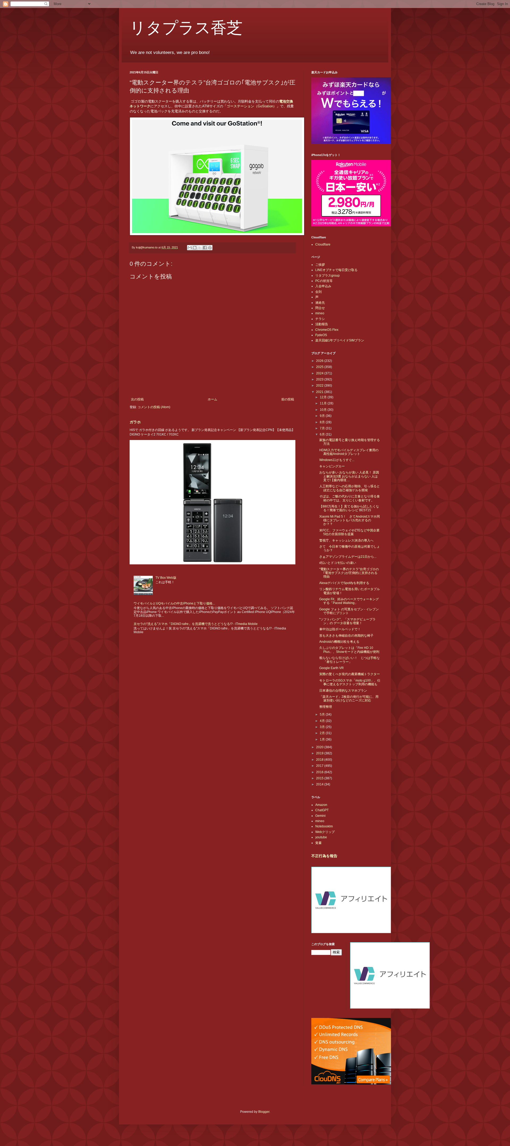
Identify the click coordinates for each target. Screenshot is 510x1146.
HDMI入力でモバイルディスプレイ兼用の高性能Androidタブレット (349, 452)
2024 (320, 373)
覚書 (318, 843)
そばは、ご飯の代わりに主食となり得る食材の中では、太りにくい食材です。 (349, 498)
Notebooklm (324, 826)
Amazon (321, 805)
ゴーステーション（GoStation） (252, 106)
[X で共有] (199, 247)
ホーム (212, 399)
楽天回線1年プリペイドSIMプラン (339, 340)
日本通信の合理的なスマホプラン (343, 690)
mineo (319, 313)
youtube (321, 837)
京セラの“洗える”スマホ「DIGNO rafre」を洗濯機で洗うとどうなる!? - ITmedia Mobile (196, 624)
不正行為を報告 (324, 856)
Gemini (320, 816)
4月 (323, 721)
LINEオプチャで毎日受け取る (336, 270)
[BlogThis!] (194, 247)
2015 (320, 778)
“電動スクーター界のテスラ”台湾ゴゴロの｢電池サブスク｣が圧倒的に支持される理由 (349, 573)
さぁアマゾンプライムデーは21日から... (347, 557)
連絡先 (320, 303)
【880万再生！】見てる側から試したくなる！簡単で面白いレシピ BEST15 (349, 508)
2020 (320, 747)
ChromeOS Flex (326, 330)
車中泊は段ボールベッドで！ (340, 629)
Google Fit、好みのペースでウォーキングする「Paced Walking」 (349, 601)
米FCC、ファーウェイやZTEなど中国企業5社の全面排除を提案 (349, 532)
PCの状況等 (324, 281)
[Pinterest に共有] (209, 247)
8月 (323, 422)
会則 (318, 292)
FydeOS (321, 335)
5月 (323, 714)
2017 (320, 766)
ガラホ (135, 422)
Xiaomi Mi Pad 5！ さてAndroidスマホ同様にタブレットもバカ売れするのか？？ (349, 520)
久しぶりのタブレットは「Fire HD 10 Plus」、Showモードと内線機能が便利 (349, 649)
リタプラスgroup (327, 275)
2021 (320, 392)
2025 (320, 367)
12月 (324, 397)
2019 (320, 753)
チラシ (320, 319)
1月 (323, 739)
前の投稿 (287, 399)
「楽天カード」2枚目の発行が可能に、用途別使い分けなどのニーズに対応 (349, 698)
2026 (320, 361)
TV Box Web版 (165, 578)
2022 (320, 385)
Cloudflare (322, 244)
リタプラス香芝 (186, 27)
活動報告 (321, 324)
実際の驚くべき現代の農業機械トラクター (349, 674)
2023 (320, 379)
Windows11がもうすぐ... (336, 460)
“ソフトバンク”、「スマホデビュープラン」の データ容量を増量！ (347, 621)
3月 (323, 727)
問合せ (320, 308)
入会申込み (323, 286)
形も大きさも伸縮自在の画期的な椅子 (346, 635)
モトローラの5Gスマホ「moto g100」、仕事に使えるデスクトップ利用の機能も (349, 682)
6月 (323, 434)
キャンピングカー (332, 466)
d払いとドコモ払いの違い (337, 563)
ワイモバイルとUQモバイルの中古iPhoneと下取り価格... (174, 603)
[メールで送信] (189, 247)
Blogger (263, 1112)
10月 (324, 410)
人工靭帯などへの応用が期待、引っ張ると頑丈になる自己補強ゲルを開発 (349, 488)
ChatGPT (322, 810)
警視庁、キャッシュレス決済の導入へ (346, 540)
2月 (323, 733)
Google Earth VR (331, 668)
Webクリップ (325, 832)
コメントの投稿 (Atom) (154, 407)
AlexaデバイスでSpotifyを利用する (344, 583)
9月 (323, 416)
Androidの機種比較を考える (339, 642)
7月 (323, 428)
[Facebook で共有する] (204, 247)
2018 (320, 760)
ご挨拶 (320, 265)
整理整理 (325, 707)
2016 (320, 772)
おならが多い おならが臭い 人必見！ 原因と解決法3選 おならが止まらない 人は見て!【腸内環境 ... (349, 476)
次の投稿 (137, 399)
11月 (324, 403)
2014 (320, 784)
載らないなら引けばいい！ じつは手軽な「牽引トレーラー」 (349, 659)
